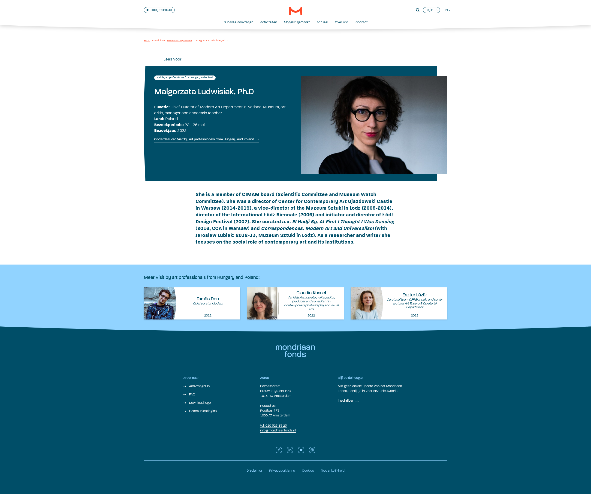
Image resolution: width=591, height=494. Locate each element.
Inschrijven (346, 401)
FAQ (191, 394)
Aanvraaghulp (199, 386)
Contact (362, 22)
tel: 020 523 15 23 (273, 426)
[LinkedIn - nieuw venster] (290, 450)
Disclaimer (254, 471)
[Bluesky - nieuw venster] (301, 450)
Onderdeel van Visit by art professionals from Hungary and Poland (204, 139)
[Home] (295, 11)
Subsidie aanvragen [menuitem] (238, 22)
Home (147, 40)
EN (445, 10)
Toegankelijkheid (332, 471)
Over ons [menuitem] (342, 22)
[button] (417, 10)
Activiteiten (268, 22)
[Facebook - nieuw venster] (279, 450)
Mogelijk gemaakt (297, 22)
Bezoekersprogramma (179, 40)
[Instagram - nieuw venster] (312, 450)
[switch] (159, 10)
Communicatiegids (202, 411)
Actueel (322, 22)
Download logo (199, 403)
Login (429, 10)
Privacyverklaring (282, 471)
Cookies (308, 471)
